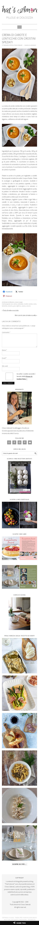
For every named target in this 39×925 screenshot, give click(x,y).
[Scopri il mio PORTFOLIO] (19, 515)
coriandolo (20, 304)
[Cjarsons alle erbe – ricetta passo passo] (19, 805)
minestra (10, 306)
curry (34, 304)
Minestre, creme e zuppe (16, 302)
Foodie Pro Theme (21, 917)
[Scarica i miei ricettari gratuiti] (19, 477)
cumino (31, 304)
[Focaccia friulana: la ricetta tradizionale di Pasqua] (19, 730)
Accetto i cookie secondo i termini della (26, 376)
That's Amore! (19, 11)
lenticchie (4, 306)
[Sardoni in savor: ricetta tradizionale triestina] (19, 655)
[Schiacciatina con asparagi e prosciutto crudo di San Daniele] (19, 693)
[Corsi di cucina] (19, 613)
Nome (4, 350)
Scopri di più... (19, 864)
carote (15, 304)
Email (4, 358)
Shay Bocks (33, 917)
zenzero (28, 306)
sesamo (24, 306)
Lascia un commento (30, 45)
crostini (26, 304)
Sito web (5, 366)
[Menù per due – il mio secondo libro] (19, 843)
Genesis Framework (20, 919)
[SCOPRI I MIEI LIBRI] (19, 562)
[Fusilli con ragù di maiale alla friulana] (19, 768)
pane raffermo (17, 306)
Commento (6, 332)
